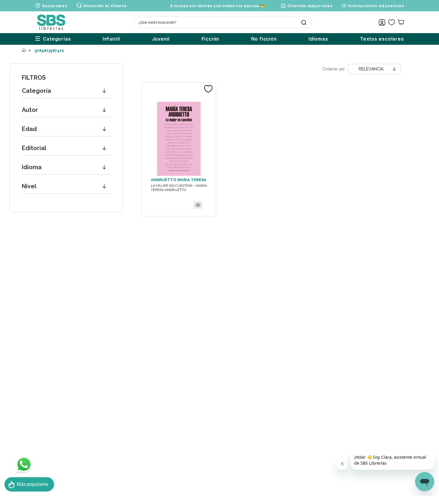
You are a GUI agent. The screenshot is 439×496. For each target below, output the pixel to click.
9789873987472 (49, 51)
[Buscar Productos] (303, 22)
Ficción (211, 39)
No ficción (264, 39)
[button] (66, 90)
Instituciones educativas (376, 5)
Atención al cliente (105, 5)
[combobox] (222, 22)
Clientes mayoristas (309, 5)
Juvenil (161, 39)
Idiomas (318, 39)
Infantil (111, 39)
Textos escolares (382, 39)
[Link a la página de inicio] (23, 50)
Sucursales (54, 5)
